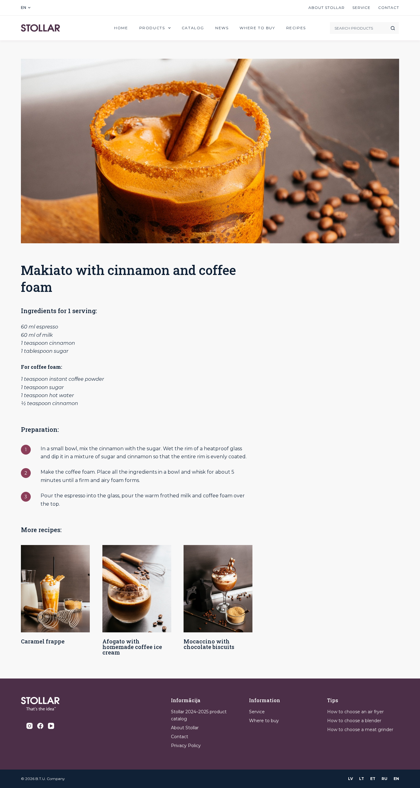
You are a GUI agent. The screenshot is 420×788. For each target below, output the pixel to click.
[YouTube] (51, 726)
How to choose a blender (354, 720)
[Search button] (393, 28)
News (221, 28)
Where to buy (257, 28)
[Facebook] (40, 726)
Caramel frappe (43, 641)
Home (121, 28)
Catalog (193, 28)
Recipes (296, 28)
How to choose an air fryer (355, 711)
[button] (25, 8)
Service (361, 7)
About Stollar (326, 7)
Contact (388, 7)
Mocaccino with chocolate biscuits (209, 644)
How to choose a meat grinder (360, 729)
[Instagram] (29, 726)
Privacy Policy (186, 745)
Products (152, 28)
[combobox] (358, 28)
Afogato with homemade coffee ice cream (132, 647)
